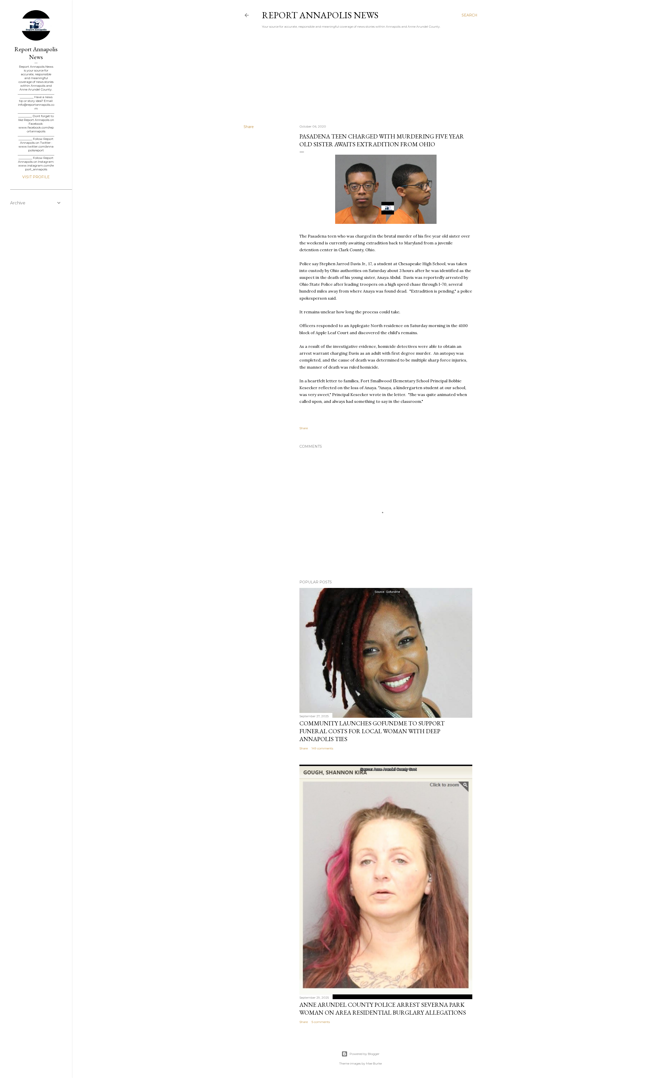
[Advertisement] (360, 76)
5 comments (321, 1022)
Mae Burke (374, 1063)
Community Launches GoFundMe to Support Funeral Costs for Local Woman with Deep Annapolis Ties (372, 731)
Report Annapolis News (320, 15)
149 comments (322, 748)
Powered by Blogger (365, 1054)
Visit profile (36, 177)
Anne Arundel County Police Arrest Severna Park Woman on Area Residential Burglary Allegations (382, 1008)
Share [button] (249, 126)
